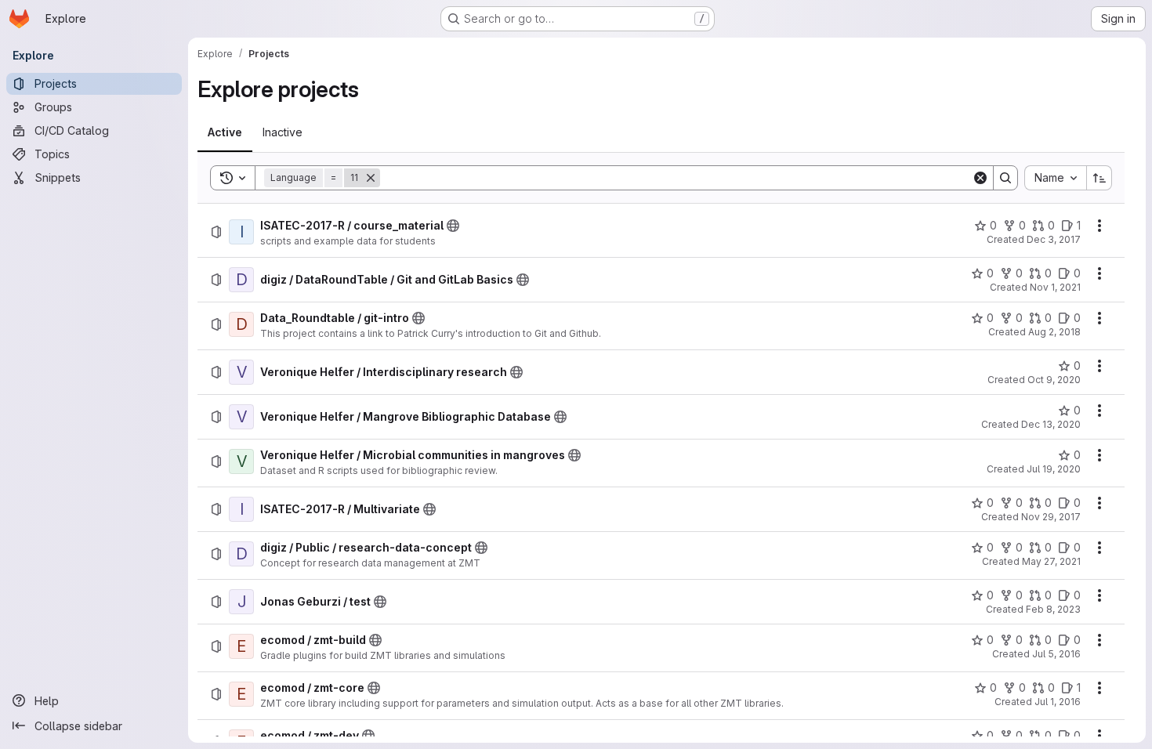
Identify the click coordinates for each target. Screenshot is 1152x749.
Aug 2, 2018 (1054, 332)
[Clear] (980, 177)
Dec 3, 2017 (1054, 239)
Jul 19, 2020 (1054, 469)
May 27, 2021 (1051, 561)
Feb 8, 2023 (1053, 609)
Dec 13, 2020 (1051, 424)
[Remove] (370, 177)
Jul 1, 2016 (1057, 701)
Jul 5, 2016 (1056, 654)
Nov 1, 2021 (1055, 287)
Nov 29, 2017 (1051, 517)
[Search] (1005, 177)
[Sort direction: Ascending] (1099, 177)
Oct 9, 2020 (1054, 379)
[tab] (224, 132)
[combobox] (1055, 177)
